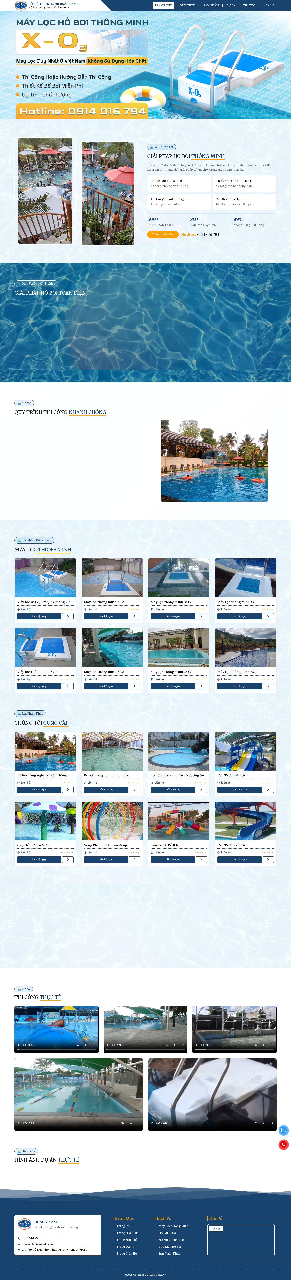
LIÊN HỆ (268, 5)
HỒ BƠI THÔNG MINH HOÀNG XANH (54, 3)
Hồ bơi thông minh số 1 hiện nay (49, 7)
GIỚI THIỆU (188, 5)
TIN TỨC (249, 5)
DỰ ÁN (231, 5)
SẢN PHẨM (211, 5)
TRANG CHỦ (163, 5)
